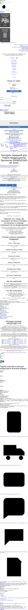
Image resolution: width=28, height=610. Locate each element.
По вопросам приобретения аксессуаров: (20, 47)
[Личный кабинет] (2, 3)
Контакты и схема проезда (5, 403)
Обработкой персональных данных (19, 608)
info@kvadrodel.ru (10, 600)
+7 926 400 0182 (3, 310)
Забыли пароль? (9, 102)
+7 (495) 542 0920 (17, 597)
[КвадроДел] (2, 0)
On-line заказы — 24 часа (23, 50)
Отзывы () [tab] (9, 185)
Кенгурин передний (14, 150)
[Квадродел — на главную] (2, 586)
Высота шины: (3, 380)
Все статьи (25, 148)
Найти (14, 84)
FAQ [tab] (14, 185)
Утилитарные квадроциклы (14, 66)
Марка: (1, 393)
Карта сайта (2, 592)
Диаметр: (2, 370)
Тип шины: (2, 394)
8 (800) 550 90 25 (3, 599)
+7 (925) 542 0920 (10, 597)
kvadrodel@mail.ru (3, 600)
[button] (14, 7)
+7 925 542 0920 (3, 311)
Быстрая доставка (24, 51)
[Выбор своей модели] (5, 20)
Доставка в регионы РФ (23, 49)
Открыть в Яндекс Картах (15, 403)
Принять (2, 609)
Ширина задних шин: (4, 392)
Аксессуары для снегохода (14, 61)
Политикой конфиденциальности (6, 608)
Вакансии (14, 74)
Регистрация (2, 102)
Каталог (20, 149)
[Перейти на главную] (17, 58)
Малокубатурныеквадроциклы (14, 63)
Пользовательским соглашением (18, 607)
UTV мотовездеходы (14, 71)
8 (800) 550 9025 (3, 307)
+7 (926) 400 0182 (3, 597)
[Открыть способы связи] (1, 358)
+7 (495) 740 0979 (24, 597)
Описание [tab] (3, 185)
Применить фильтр (4, 396)
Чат (24, 607)
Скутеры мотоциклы (14, 69)
